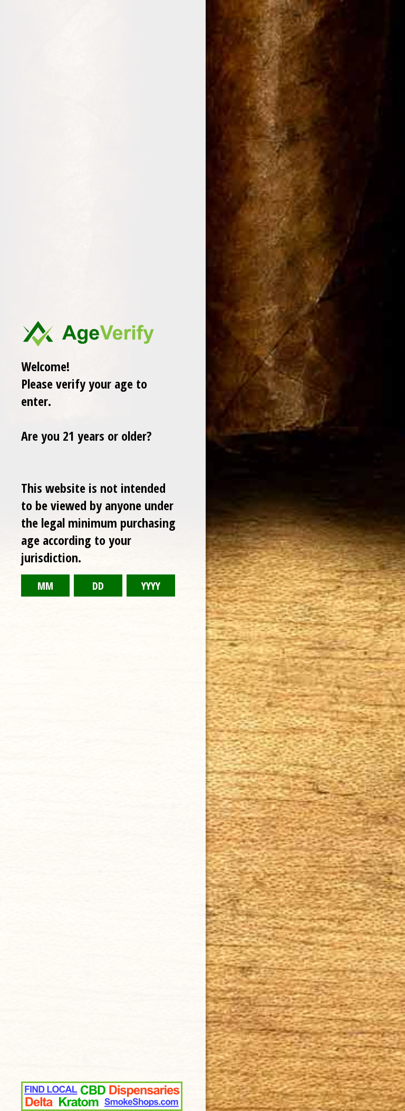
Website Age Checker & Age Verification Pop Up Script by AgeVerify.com (391, 1108)
